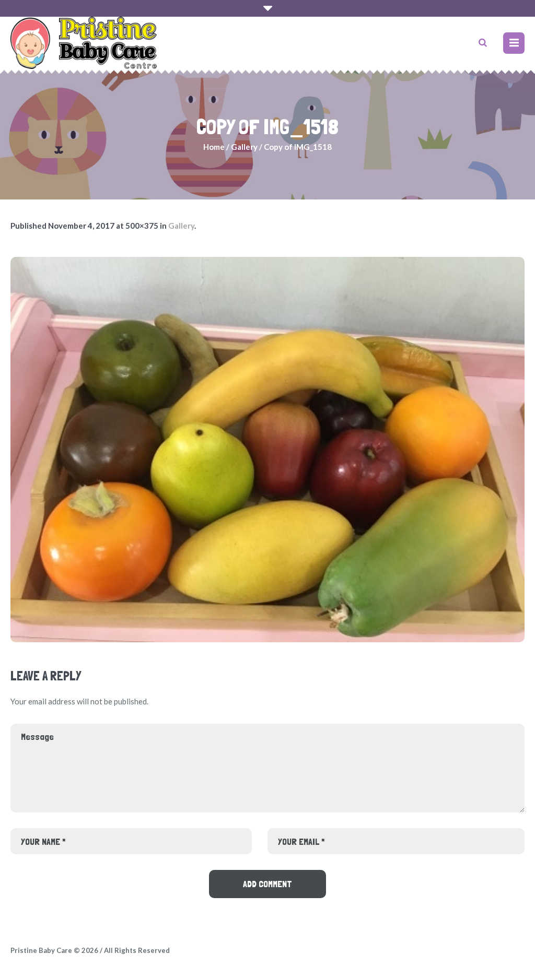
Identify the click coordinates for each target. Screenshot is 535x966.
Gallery (244, 146)
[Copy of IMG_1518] (267, 449)
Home (214, 146)
